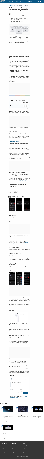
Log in (14, 380)
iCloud (23, 452)
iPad (13, 451)
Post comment (25, 393)
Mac (12, 448)
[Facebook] (28, 106)
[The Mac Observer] (3, 1)
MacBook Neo (30, 1)
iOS (23, 449)
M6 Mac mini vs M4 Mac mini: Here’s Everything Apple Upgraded (37, 414)
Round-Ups (13, 1)
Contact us (3, 451)
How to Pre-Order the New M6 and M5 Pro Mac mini (8, 432)
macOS (24, 451)
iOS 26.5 (25, 1)
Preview (20, 393)
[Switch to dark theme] (41, 1)
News (7, 1)
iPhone (13, 449)
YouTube (3, 448)
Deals (10, 1)
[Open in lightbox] (19, 284)
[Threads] (26, 106)
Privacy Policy (4, 453)
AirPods (13, 452)
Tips (14, 5)
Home (11, 5)
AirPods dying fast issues (14, 141)
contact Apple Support (22, 340)
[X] (23, 106)
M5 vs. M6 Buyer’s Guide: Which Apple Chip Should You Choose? (7, 414)
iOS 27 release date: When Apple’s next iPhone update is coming (23, 414)
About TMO (3, 452)
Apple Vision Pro (25, 445)
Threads (3, 449)
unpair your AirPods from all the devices (22, 180)
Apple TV (21, 1)
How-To (17, 1)
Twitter (3, 445)
